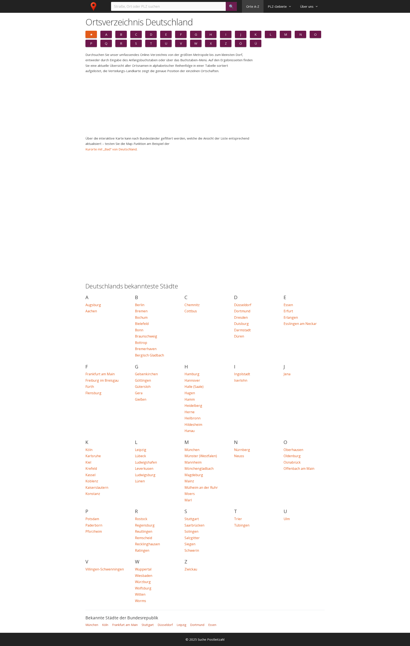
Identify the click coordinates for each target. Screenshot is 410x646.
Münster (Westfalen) (200, 456)
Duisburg (241, 323)
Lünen (140, 481)
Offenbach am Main (299, 468)
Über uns (306, 6)
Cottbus (190, 311)
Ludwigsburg (145, 475)
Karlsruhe (93, 456)
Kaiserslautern (96, 487)
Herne (189, 412)
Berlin (139, 305)
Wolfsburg (143, 588)
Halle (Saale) (194, 386)
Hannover (192, 380)
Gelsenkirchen (146, 374)
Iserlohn (240, 380)
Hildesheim (193, 424)
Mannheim (193, 462)
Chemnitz (192, 305)
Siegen (189, 544)
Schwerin (191, 550)
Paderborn (93, 525)
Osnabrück (292, 462)
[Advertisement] (179, 106)
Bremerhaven (146, 348)
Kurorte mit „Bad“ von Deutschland (111, 149)
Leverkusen (144, 468)
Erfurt (288, 311)
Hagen (189, 393)
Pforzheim (93, 531)
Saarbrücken (194, 525)
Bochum (141, 317)
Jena (287, 374)
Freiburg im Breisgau (102, 380)
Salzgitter (192, 537)
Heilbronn (192, 418)
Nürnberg (242, 449)
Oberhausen (293, 449)
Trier (238, 519)
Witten (140, 594)
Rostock (141, 519)
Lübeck (140, 456)
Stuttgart (191, 519)
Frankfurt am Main (100, 374)
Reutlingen (143, 531)
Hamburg (191, 374)
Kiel (88, 462)
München (191, 449)
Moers (189, 493)
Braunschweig (146, 336)
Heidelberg (193, 405)
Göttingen (143, 380)
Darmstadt (242, 330)
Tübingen (241, 525)
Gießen (140, 399)
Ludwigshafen (146, 462)
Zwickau (190, 569)
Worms (140, 600)
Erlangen (291, 317)
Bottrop (141, 342)
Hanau (189, 430)
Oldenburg (292, 456)
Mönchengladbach (199, 468)
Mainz (189, 481)
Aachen (91, 311)
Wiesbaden (143, 575)
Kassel (90, 475)
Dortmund (242, 311)
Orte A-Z (252, 6)
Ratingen (142, 550)
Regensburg (145, 525)
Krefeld (91, 468)
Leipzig (140, 449)
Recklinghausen (147, 544)
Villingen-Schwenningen (104, 569)
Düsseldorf (242, 305)
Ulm (287, 519)
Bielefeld (142, 323)
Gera (138, 393)
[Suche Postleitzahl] (95, 6)
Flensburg (93, 393)
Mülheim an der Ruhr (201, 487)
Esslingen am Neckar (300, 323)
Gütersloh (143, 386)
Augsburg (93, 305)
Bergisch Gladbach (149, 355)
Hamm (189, 399)
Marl (188, 500)
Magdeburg (193, 475)
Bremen (141, 311)
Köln (88, 449)
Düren (239, 336)
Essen (288, 305)
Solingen (191, 531)
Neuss (239, 456)
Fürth (89, 386)
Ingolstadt (242, 374)
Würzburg (143, 581)
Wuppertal (143, 569)
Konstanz (92, 493)
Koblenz (91, 481)
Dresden (241, 317)
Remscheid (143, 537)
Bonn (139, 330)
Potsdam (92, 519)
